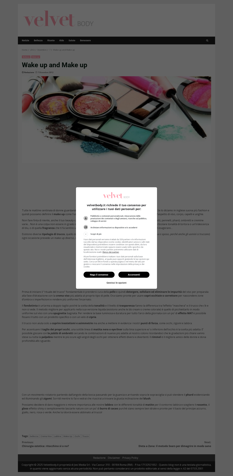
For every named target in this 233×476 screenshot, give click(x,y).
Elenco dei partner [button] (111, 252)
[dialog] (116, 238)
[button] (116, 234)
